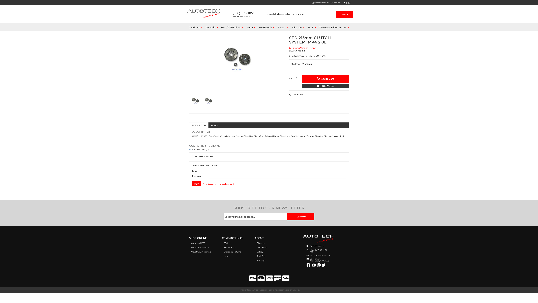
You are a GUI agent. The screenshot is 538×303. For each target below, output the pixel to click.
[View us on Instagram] (319, 266)
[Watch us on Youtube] (314, 266)
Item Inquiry (297, 94)
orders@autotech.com (320, 255)
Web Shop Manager (292, 290)
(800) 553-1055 (317, 246)
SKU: (291, 51)
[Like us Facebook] (308, 266)
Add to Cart (327, 78)
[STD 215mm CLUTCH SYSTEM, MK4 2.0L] (237, 57)
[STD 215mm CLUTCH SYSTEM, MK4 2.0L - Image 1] (195, 100)
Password (196, 176)
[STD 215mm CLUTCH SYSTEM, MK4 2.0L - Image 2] (208, 100)
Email (194, 171)
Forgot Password (226, 184)
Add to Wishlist (327, 86)
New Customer (209, 184)
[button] (309, 14)
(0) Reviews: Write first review (302, 48)
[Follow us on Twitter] (324, 266)
